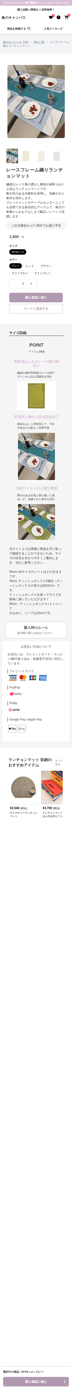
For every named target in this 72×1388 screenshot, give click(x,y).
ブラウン (46, 265)
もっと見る (59, 762)
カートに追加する (36, 308)
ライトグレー (42, 273)
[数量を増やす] (31, 283)
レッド (30, 265)
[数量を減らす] (15, 283)
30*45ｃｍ (18, 251)
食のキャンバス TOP (15, 42)
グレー (16, 265)
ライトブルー (20, 273)
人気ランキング (53, 28)
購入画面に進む (36, 297)
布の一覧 (39, 42)
